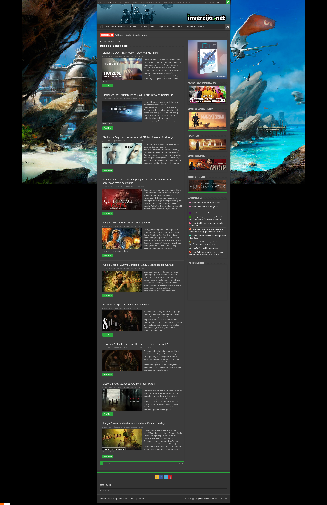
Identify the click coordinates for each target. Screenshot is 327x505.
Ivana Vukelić (108, 56)
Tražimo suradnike (130, 2)
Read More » (108, 86)
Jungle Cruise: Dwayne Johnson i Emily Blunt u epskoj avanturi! (138, 264)
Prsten (199, 27)
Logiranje (199, 499)
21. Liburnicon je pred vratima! (126, 35)
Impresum (186, 2)
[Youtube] (213, 2)
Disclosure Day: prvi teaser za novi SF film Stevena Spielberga (137, 137)
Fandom (143, 27)
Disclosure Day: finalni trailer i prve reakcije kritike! (130, 52)
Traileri (128, 56)
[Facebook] (208, 2)
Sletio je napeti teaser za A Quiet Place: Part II (128, 383)
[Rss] (206, 2)
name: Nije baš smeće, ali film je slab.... (207, 203)
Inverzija (103, 499)
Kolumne (153, 27)
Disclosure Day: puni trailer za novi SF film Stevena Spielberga (137, 95)
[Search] (228, 2)
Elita (174, 27)
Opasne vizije (130, 348)
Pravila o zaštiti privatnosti (172, 2)
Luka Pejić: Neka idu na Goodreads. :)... (207, 248)
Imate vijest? (117, 2)
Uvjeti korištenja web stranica (150, 2)
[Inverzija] (163, 14)
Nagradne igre (164, 27)
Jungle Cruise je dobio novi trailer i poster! (126, 222)
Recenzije (189, 27)
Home (101, 26)
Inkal (135, 27)
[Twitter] (210, 2)
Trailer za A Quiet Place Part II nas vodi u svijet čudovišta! (135, 344)
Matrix (180, 27)
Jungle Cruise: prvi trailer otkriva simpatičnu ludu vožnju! (134, 423)
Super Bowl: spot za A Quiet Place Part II (125, 304)
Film (128, 186)
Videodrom (110, 27)
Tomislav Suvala (109, 186)
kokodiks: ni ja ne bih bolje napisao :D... (207, 213)
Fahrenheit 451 (123, 27)
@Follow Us (105, 485)
